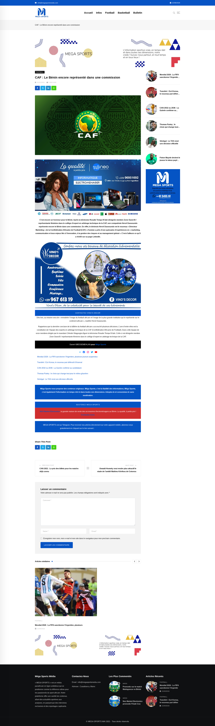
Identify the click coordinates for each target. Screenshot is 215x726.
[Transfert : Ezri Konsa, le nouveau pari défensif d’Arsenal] (151, 92)
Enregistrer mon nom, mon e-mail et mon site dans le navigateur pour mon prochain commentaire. (81, 538)
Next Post (129, 465)
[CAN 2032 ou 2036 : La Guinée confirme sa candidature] (151, 109)
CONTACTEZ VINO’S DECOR (87, 313)
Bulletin (137, 12)
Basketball (124, 12)
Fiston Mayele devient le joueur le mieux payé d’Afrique (170, 160)
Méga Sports (100, 344)
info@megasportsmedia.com (48, 3)
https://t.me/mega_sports (105, 428)
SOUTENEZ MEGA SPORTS (88, 405)
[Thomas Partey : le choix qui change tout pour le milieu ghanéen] (151, 125)
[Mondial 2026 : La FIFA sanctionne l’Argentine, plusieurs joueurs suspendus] (151, 76)
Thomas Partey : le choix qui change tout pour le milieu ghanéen (62, 373)
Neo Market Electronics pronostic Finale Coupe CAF (133, 703)
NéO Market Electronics (50, 411)
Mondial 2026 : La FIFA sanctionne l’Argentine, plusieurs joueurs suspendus (67, 357)
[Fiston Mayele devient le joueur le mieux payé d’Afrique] (151, 159)
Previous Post (48, 465)
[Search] (174, 12)
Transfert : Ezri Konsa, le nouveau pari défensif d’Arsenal (59, 362)
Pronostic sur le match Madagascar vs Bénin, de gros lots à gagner (132, 689)
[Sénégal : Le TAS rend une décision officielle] (151, 142)
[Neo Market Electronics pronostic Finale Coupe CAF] (114, 701)
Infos (99, 12)
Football (109, 12)
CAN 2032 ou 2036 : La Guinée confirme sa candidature (59, 368)
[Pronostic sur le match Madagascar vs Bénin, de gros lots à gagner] (114, 686)
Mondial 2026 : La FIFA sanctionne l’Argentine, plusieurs (59, 625)
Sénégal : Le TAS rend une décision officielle (55, 379)
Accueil (88, 12)
